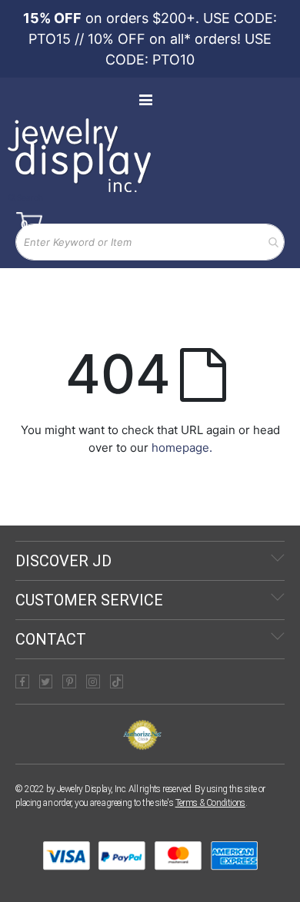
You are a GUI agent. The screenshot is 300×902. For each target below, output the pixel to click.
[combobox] (150, 242)
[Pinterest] (69, 681)
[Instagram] (93, 681)
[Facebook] (22, 681)
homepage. (182, 447)
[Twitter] (46, 681)
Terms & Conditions (210, 803)
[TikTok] (117, 681)
